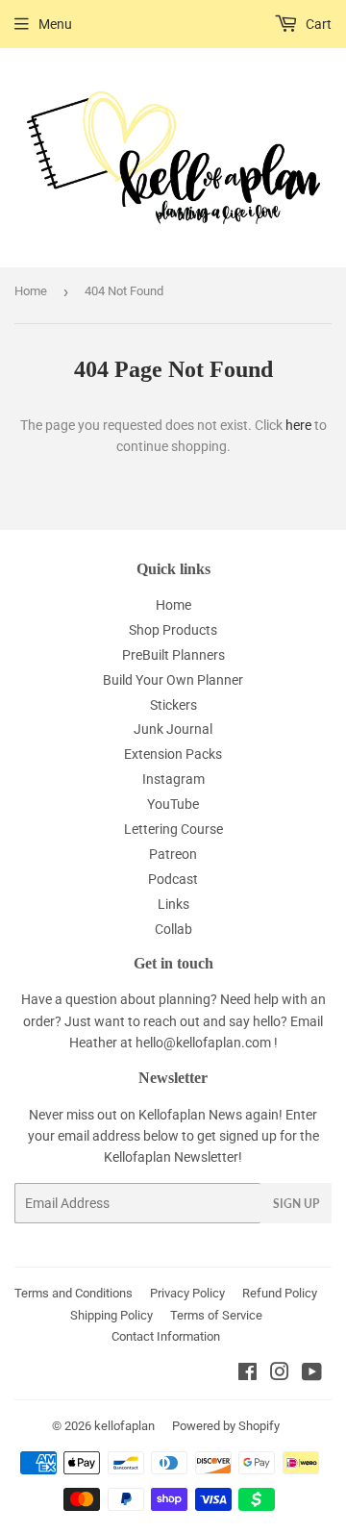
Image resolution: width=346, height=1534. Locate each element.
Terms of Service (216, 1315)
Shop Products (173, 630)
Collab (173, 929)
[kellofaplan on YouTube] (312, 1374)
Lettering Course (173, 829)
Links (173, 904)
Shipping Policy (111, 1315)
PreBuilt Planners (173, 655)
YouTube (173, 804)
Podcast (173, 879)
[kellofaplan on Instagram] (279, 1374)
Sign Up (296, 1203)
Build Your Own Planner (173, 680)
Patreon (173, 854)
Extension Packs (173, 754)
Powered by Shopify (226, 1426)
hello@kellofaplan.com (203, 1042)
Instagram (173, 779)
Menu (55, 24)
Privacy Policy (187, 1293)
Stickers (173, 705)
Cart (317, 24)
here (298, 425)
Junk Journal (173, 729)
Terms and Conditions (73, 1293)
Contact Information (165, 1336)
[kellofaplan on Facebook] (247, 1374)
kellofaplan (124, 1426)
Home (30, 291)
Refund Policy (279, 1293)
